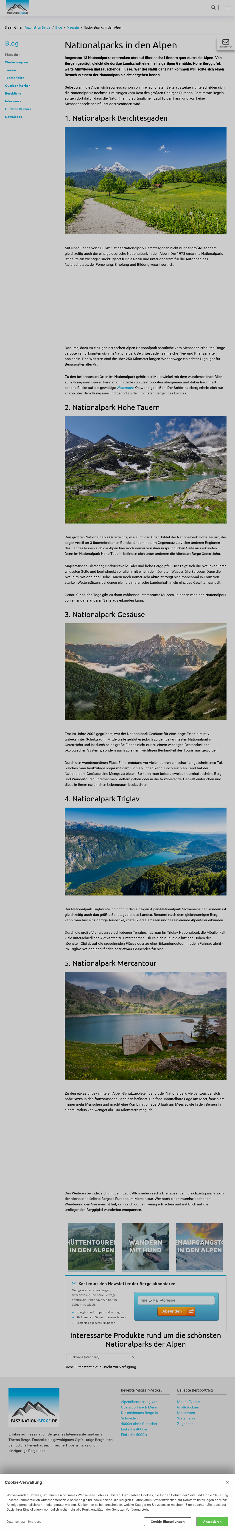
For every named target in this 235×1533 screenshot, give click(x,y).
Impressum (36, 1521)
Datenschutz (16, 1521)
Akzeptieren (212, 1521)
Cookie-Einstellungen (168, 1521)
